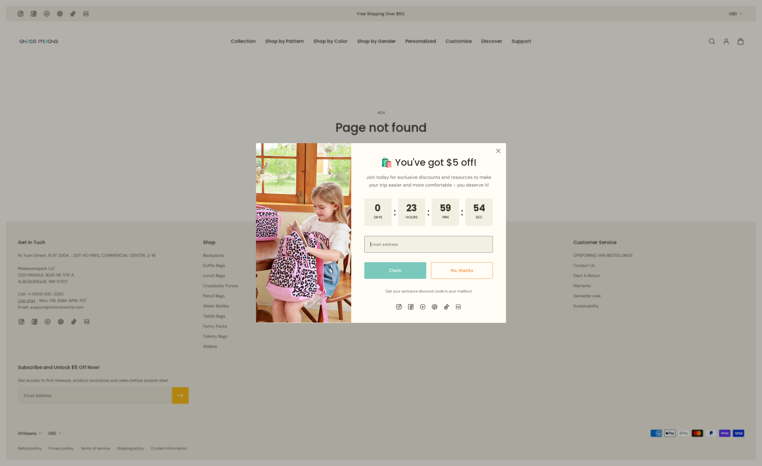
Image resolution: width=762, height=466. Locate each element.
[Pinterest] (435, 307)
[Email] (458, 307)
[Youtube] (423, 307)
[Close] (498, 151)
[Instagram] (399, 307)
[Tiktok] (446, 307)
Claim (395, 270)
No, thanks (462, 270)
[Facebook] (411, 307)
